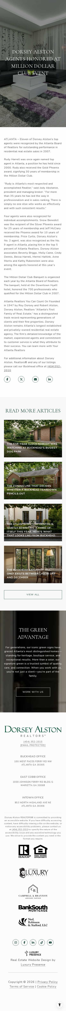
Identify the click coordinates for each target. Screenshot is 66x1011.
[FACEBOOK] (24, 942)
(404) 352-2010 (33, 741)
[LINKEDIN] (33, 942)
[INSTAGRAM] (15, 942)
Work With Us (33, 691)
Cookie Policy (46, 986)
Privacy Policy (47, 982)
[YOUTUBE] (50, 942)
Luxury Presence (33, 965)
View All (33, 594)
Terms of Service (22, 986)
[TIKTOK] (41, 942)
